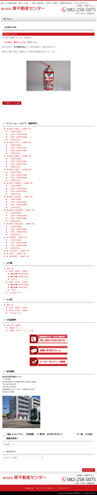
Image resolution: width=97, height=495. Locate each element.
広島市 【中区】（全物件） (19, 282)
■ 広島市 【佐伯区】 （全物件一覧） (20, 197)
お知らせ (30, 488)
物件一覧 (10, 268)
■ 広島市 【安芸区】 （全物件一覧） (20, 183)
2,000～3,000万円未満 (18, 137)
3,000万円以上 (15, 140)
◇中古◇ (14, 279)
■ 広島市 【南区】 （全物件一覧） (19, 129)
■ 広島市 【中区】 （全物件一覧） (19, 142)
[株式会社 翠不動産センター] (23, 9)
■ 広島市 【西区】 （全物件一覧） (19, 156)
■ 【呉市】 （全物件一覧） (17, 254)
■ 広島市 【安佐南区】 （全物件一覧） (21, 210)
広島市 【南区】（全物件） (19, 271)
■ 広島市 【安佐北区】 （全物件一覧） (21, 224)
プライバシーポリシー (46, 488)
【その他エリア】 (15, 293)
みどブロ (14, 34)
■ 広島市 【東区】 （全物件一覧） (19, 170)
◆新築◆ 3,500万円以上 (19, 277)
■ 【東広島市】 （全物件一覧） (18, 256)
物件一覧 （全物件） (14, 325)
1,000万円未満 (15, 132)
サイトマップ (64, 488)
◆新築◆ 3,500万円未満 (19, 274)
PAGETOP (89, 470)
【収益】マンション (16, 328)
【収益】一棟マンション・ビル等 (21, 330)
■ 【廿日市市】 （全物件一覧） (18, 251)
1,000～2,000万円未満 (18, 134)
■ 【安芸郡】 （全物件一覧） (18, 237)
